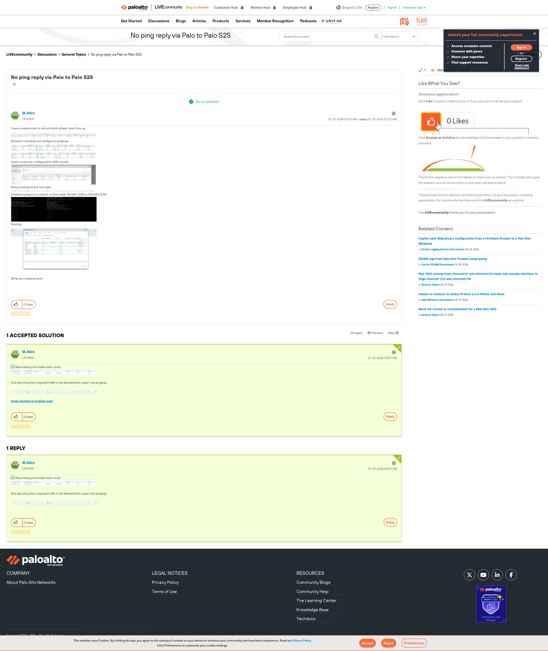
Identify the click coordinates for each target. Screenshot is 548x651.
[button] (367, 643)
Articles (199, 21)
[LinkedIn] (497, 574)
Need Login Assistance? (522, 67)
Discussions (158, 21)
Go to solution (207, 101)
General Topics (74, 54)
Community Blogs (313, 582)
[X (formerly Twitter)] (469, 574)
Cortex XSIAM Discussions (437, 264)
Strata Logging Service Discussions (443, 249)
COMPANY (18, 573)
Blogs (181, 21)
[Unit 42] (331, 21)
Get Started (131, 21)
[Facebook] (511, 574)
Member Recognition (275, 21)
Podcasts (308, 21)
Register (373, 7)
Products (221, 21)
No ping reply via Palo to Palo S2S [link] (116, 54)
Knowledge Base (312, 609)
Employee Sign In (414, 7)
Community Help (312, 591)
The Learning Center (316, 600)
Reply (390, 304)
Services (242, 21)
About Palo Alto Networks (30, 582)
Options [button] (393, 113)
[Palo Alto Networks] (78, 560)
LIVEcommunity (19, 54)
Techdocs (305, 618)
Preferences (414, 643)
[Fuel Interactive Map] (404, 21)
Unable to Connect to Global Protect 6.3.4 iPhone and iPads (461, 294)
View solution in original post (32, 401)
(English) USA (352, 7)
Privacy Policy (301, 640)
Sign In (392, 7)
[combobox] (330, 36)
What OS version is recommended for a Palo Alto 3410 (457, 309)
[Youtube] (483, 574)
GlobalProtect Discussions (437, 299)
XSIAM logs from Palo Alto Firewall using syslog (452, 259)
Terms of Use (164, 591)
